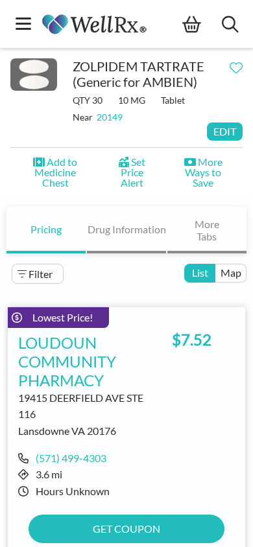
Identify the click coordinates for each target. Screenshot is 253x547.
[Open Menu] (23, 24)
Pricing (46, 229)
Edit (224, 131)
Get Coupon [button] (126, 528)
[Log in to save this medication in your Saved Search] (236, 64)
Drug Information (127, 229)
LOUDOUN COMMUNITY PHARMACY (67, 361)
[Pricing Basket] (202, 24)
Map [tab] (231, 272)
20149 (110, 116)
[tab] (46, 230)
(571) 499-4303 (71, 458)
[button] (55, 172)
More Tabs (207, 230)
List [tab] (200, 272)
